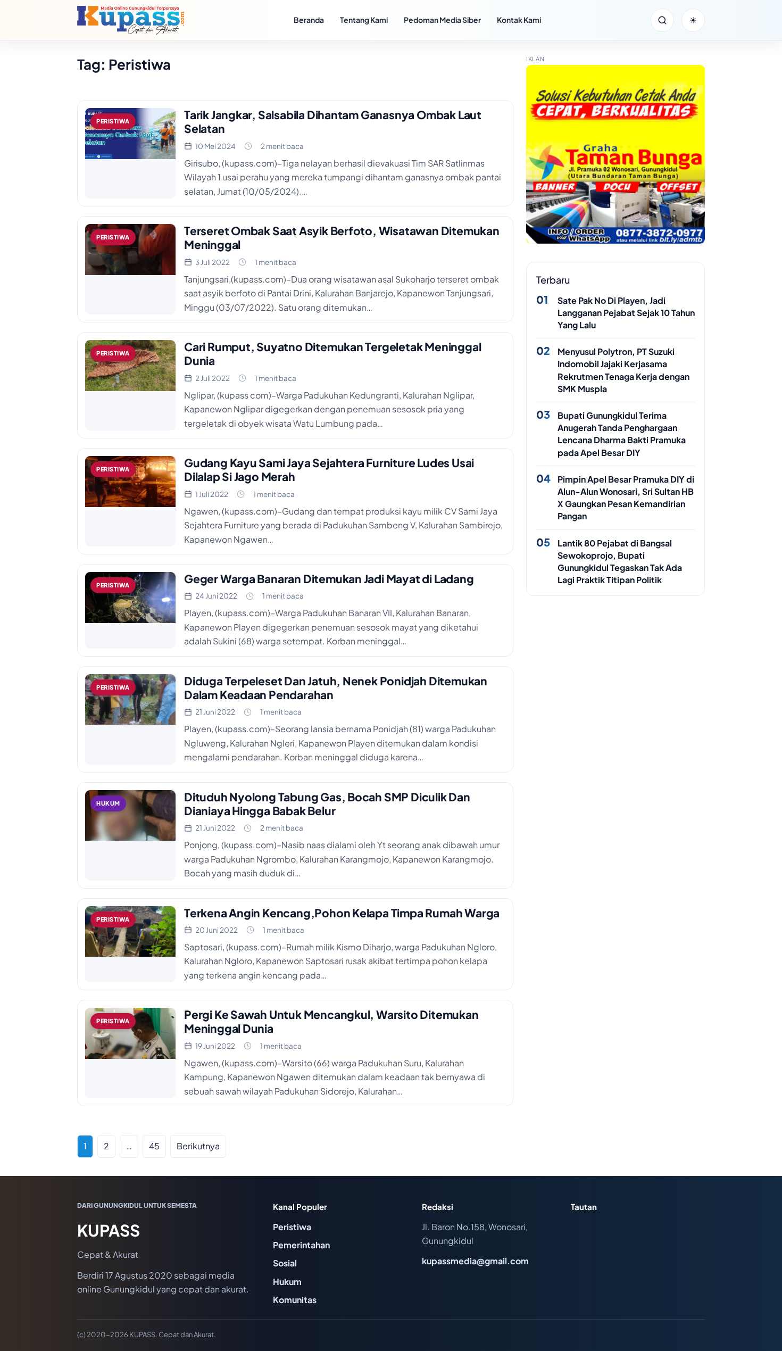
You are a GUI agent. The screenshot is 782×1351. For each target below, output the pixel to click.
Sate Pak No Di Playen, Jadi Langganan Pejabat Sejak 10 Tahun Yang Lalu (626, 312)
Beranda (309, 19)
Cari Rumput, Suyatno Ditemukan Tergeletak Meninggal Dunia (332, 353)
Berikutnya (198, 1145)
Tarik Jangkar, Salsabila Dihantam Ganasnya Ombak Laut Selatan (332, 121)
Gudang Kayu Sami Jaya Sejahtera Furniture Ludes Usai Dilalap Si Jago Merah (329, 469)
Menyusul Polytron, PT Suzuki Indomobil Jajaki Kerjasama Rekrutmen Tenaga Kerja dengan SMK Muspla (623, 370)
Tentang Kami (364, 19)
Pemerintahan (301, 1244)
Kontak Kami (519, 19)
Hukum (287, 1281)
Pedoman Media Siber (442, 19)
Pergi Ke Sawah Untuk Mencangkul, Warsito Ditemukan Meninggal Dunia (331, 1021)
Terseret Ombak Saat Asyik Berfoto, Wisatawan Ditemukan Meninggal (342, 237)
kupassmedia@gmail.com (475, 1260)
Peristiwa (292, 1226)
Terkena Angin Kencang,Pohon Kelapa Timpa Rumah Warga (342, 913)
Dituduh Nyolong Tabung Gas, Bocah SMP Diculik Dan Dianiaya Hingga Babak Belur (327, 804)
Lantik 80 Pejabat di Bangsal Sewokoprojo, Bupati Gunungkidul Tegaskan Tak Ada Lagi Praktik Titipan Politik (620, 561)
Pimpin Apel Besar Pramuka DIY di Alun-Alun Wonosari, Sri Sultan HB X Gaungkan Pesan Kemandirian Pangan (626, 498)
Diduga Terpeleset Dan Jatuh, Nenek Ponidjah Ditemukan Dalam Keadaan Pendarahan (335, 688)
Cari (662, 20)
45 (154, 1145)
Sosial (285, 1263)
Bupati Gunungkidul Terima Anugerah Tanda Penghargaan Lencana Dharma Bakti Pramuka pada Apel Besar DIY (622, 434)
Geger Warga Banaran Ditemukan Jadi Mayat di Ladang (329, 578)
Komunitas (295, 1299)
